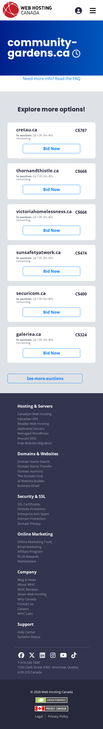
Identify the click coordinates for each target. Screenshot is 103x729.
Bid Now (51, 148)
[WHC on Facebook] (23, 656)
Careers (23, 609)
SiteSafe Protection (32, 509)
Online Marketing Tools (35, 542)
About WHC (26, 584)
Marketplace (27, 561)
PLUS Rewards (28, 556)
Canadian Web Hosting (35, 414)
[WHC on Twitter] (33, 656)
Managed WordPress (33, 433)
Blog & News (27, 579)
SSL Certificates (29, 504)
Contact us (26, 604)
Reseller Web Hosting (33, 423)
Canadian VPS (28, 419)
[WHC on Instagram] (54, 656)
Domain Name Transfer (35, 466)
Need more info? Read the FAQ (51, 78)
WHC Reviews (28, 589)
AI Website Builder (31, 481)
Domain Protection (32, 518)
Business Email (28, 485)
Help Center (26, 632)
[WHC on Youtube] (65, 656)
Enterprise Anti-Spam (33, 514)
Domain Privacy (29, 523)
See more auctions (45, 378)
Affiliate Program (30, 551)
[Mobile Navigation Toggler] (92, 10)
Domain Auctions (30, 471)
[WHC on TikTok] (75, 656)
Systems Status (29, 637)
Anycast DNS (27, 438)
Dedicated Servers (31, 428)
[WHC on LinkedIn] (43, 656)
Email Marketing (30, 547)
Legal (39, 716)
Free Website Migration (35, 443)
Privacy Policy (58, 716)
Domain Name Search (34, 461)
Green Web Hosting (32, 594)
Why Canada (27, 599)
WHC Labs (25, 613)
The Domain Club (30, 476)
